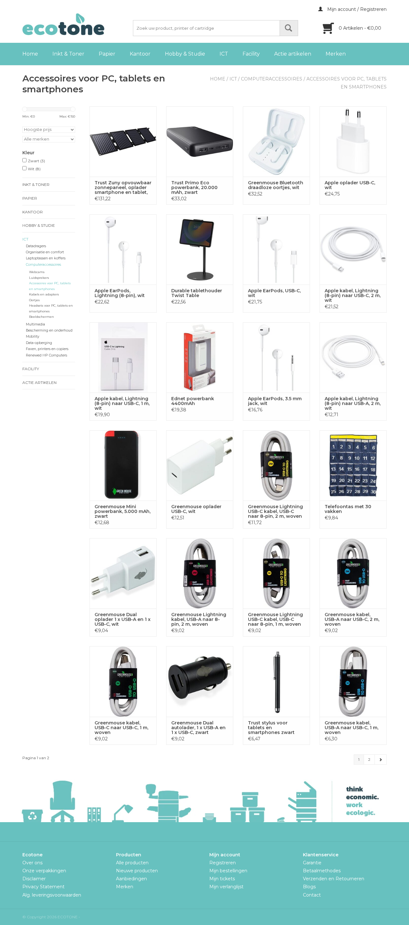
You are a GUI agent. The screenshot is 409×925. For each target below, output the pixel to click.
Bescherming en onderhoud (49, 330)
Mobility (32, 336)
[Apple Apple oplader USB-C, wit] (353, 141)
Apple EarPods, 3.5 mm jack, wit (275, 401)
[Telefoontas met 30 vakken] (353, 465)
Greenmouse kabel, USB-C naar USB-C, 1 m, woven (121, 728)
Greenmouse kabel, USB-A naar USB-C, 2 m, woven (352, 619)
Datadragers (36, 246)
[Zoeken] (289, 28)
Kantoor (140, 54)
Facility (251, 54)
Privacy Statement (43, 887)
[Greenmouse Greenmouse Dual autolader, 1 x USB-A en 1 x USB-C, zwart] (199, 681)
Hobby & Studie (185, 54)
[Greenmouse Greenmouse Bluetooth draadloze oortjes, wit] (276, 141)
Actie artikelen (292, 54)
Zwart (36, 160)
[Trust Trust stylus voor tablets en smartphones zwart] (276, 681)
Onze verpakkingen (44, 871)
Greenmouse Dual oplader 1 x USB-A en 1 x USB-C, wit (122, 619)
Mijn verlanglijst (226, 887)
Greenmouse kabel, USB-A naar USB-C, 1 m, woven (351, 728)
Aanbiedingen (131, 879)
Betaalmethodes (322, 871)
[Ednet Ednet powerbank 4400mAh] (199, 357)
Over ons (32, 863)
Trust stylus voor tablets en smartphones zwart (271, 728)
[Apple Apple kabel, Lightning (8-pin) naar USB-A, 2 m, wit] (353, 357)
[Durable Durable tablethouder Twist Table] (199, 249)
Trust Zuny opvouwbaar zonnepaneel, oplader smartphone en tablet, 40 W (123, 187)
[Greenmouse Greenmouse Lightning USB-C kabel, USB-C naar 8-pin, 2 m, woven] (276, 465)
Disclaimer (34, 879)
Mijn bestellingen (228, 871)
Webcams (36, 272)
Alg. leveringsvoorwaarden (51, 895)
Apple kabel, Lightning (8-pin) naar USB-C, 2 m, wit (353, 295)
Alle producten (132, 863)
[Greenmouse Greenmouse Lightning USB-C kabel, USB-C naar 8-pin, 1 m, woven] (276, 573)
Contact (312, 895)
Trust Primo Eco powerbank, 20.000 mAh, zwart (194, 187)
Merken (336, 54)
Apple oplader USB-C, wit (350, 185)
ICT (224, 54)
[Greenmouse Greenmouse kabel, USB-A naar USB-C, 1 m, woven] (353, 681)
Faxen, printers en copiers (47, 349)
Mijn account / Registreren (356, 9)
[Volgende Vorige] (380, 759)
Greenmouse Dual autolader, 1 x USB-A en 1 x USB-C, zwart (198, 728)
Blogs (309, 887)
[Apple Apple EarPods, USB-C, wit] (276, 249)
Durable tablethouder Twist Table (196, 293)
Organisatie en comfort (45, 252)
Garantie (312, 863)
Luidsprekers (39, 277)
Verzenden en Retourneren (333, 879)
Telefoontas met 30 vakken (348, 509)
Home (30, 54)
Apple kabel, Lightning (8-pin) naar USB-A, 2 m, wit (353, 403)
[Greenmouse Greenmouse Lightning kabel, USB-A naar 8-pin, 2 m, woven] (199, 573)
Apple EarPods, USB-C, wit (274, 293)
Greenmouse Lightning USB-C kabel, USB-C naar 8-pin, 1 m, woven (275, 619)
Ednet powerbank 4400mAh (192, 401)
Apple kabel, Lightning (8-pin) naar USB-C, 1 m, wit (122, 403)
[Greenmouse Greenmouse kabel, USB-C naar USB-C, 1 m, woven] (123, 681)
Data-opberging (39, 343)
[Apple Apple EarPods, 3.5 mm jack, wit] (276, 357)
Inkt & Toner (68, 54)
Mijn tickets (222, 879)
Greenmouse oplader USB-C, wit (196, 509)
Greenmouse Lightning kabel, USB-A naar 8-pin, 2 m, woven (198, 619)
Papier (107, 54)
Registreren (222, 863)
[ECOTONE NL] (76, 24)
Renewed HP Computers (46, 355)
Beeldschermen (41, 316)
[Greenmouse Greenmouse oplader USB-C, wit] (199, 465)
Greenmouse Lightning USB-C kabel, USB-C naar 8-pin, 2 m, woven (275, 511)
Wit (34, 168)
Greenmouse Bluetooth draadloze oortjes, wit (275, 185)
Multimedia (35, 324)
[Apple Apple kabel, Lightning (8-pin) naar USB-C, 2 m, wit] (353, 249)
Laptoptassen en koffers (46, 258)
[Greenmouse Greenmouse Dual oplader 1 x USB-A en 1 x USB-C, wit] (123, 573)
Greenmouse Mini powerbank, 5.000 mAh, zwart (122, 511)
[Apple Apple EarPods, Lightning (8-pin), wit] (123, 249)
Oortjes (34, 300)
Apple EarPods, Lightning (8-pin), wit (120, 293)
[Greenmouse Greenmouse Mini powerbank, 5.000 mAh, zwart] (123, 465)
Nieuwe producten (137, 871)
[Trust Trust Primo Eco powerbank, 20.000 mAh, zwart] (199, 141)
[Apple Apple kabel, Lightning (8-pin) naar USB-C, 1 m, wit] (123, 357)
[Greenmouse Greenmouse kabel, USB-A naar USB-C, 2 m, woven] (353, 573)
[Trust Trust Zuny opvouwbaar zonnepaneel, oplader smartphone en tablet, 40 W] (123, 141)
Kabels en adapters (44, 294)
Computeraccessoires (271, 79)
